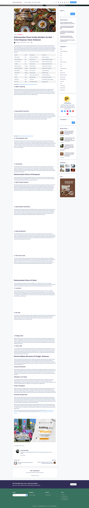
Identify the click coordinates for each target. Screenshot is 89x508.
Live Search (63, 119)
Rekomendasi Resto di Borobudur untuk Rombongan (27, 84)
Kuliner (61, 70)
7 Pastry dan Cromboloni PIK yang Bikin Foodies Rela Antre (67, 41)
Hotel (61, 64)
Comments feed (65, 497)
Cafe (15, 34)
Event (61, 59)
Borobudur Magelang (63, 51)
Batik (61, 49)
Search (62, 10)
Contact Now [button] (73, 484)
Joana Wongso (24, 450)
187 (28, 42)
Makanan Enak (62, 72)
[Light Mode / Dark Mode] (65, 2)
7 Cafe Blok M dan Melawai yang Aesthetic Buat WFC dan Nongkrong (66, 37)
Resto (61, 83)
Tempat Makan (20, 34)
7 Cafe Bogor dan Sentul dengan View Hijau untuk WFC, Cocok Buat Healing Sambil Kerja (67, 32)
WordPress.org (65, 499)
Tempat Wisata (62, 87)
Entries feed (65, 496)
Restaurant (62, 81)
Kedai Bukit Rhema (63, 68)
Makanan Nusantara (63, 74)
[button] (73, 2)
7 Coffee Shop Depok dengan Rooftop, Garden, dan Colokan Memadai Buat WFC (67, 27)
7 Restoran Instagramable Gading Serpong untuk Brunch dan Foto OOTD (67, 23)
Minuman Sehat (62, 77)
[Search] (73, 122)
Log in (64, 494)
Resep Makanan (63, 79)
